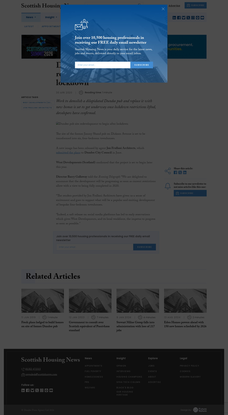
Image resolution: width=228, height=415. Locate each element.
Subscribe (141, 64)
